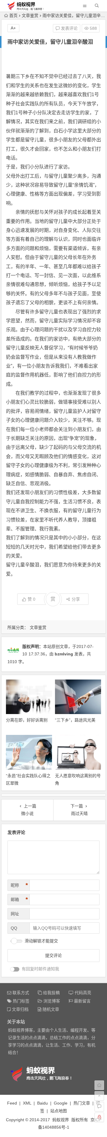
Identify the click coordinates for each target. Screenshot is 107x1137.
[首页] (99, 1085)
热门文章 (81, 1103)
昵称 (19, 885)
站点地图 (58, 1110)
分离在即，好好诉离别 (27, 720)
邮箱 (19, 899)
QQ (14, 928)
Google (60, 1103)
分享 (76, 599)
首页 (13, 15)
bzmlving (64, 654)
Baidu (42, 1103)
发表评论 (69, 28)
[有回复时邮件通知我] (14, 969)
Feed (12, 1103)
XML (27, 1103)
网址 (15, 913)
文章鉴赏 (30, 15)
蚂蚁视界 (60, 1119)
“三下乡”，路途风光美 (75, 720)
